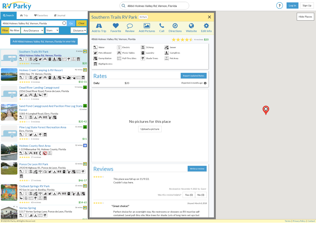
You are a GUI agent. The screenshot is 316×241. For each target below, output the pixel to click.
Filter (5, 30)
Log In (292, 5)
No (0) (201, 194)
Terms (288, 221)
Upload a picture (150, 128)
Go (71, 23)
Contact (311, 221)
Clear (81, 23)
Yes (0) (189, 194)
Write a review (197, 168)
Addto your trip (44, 41)
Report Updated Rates (193, 75)
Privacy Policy (299, 221)
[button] (266, 110)
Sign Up (307, 5)
